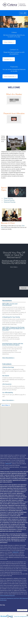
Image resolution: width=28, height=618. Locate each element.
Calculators (6, 364)
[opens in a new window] (14, 104)
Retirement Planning (9, 202)
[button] (22, 13)
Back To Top (21, 610)
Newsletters (7, 301)
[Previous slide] (2, 23)
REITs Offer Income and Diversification (9, 304)
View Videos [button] (8, 42)
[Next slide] (26, 23)
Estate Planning (8, 198)
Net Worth (5, 375)
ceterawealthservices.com (7, 595)
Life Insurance (6, 384)
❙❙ (16, 25)
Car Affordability (7, 392)
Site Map (2, 605)
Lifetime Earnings (8, 367)
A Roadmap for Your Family (11, 317)
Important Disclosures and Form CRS (11, 598)
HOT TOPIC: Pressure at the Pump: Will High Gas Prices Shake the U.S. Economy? (13, 329)
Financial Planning (9, 200)
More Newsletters (8, 358)
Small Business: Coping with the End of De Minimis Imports (12, 344)
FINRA (6, 463)
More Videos (14, 267)
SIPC (10, 463)
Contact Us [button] (8, 59)
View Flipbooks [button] (9, 76)
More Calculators (8, 400)
